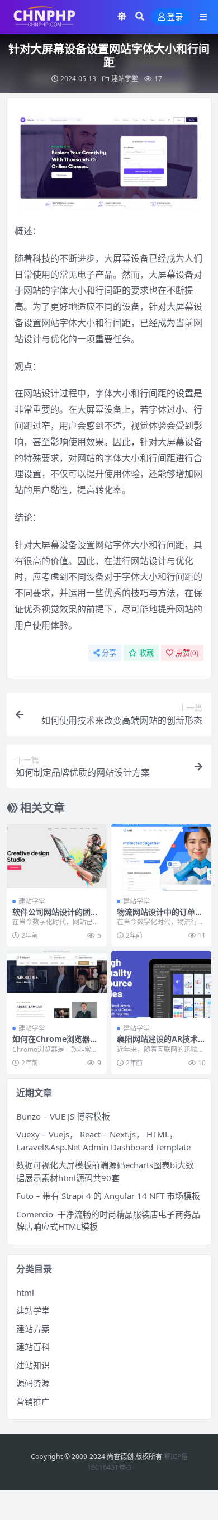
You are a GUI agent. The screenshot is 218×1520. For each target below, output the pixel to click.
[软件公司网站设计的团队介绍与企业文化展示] (57, 857)
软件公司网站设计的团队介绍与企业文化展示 (55, 917)
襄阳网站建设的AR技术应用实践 (161, 1043)
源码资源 (33, 1383)
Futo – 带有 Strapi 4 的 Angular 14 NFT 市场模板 (108, 1195)
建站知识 (33, 1365)
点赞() (187, 653)
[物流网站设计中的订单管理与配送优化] (161, 857)
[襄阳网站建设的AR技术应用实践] (161, 984)
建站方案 (33, 1328)
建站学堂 (124, 78)
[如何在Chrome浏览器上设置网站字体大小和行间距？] (57, 984)
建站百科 (33, 1346)
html (25, 1292)
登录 (175, 17)
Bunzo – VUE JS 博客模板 (63, 1116)
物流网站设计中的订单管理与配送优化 (160, 917)
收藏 (146, 653)
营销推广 (33, 1401)
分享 (109, 653)
